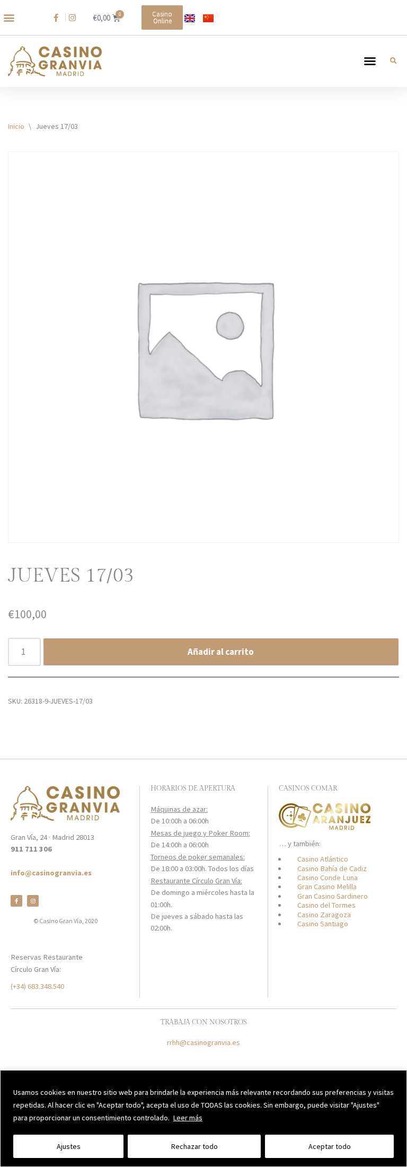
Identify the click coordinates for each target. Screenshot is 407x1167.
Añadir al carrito (221, 651)
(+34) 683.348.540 (37, 986)
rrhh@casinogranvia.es (203, 1042)
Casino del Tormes (326, 905)
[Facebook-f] (16, 901)
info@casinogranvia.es (51, 873)
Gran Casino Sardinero (332, 896)
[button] (8, 18)
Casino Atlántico (322, 859)
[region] (203, 1118)
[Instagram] (33, 901)
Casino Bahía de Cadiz (332, 868)
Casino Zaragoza (324, 914)
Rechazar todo (194, 1146)
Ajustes (69, 1146)
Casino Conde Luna (327, 877)
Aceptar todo (329, 1146)
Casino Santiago (322, 923)
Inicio (16, 126)
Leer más (187, 1117)
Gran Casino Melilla (327, 886)
